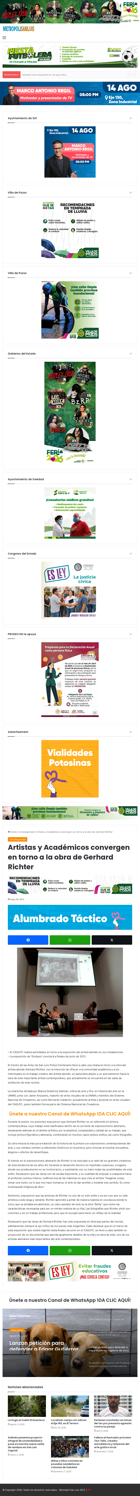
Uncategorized (26, 831)
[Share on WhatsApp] (70, 940)
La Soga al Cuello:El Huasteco (26, 1420)
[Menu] (4, 37)
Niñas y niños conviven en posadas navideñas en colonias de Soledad (67, 1464)
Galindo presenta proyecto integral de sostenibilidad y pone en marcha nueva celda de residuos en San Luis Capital (26, 1444)
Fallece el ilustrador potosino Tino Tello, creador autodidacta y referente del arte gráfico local (112, 1442)
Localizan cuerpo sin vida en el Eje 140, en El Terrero (68, 1421)
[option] (70, 1343)
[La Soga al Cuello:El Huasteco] (27, 1406)
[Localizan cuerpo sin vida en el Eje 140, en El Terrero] (70, 1406)
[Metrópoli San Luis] (19, 29)
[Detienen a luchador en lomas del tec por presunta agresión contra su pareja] (113, 1406)
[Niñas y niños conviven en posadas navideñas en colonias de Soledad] (70, 1447)
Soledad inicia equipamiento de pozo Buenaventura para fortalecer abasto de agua (66, 74)
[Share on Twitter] (112, 940)
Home (13, 831)
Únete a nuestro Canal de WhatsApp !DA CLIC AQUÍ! (70, 1114)
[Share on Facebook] (28, 940)
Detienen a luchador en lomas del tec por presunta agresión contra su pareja (113, 1423)
